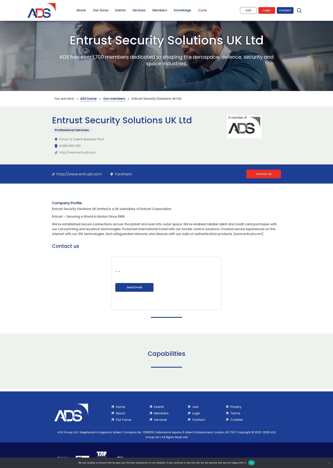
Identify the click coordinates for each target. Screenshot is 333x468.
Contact (285, 10)
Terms (235, 413)
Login (266, 10)
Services (139, 10)
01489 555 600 (70, 146)
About (81, 10)
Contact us (264, 174)
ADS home (88, 98)
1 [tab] (166, 317)
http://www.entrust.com (77, 152)
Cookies (236, 419)
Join (248, 10)
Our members (114, 98)
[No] (328, 463)
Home (120, 407)
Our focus (100, 10)
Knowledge (182, 10)
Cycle (202, 10)
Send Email (134, 287)
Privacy (235, 407)
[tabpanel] (166, 283)
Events (120, 10)
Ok (251, 462)
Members (159, 10)
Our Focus (123, 419)
